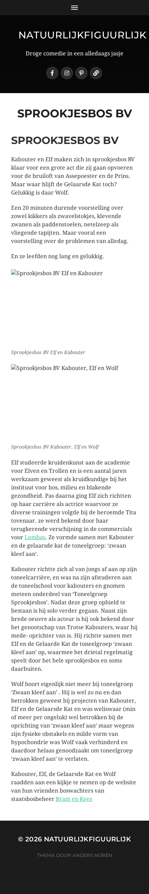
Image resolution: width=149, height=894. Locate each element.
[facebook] (52, 73)
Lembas (35, 537)
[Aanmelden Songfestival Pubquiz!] (96, 73)
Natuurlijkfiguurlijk (82, 35)
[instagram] (67, 73)
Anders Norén (92, 855)
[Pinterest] (81, 73)
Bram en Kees (74, 799)
